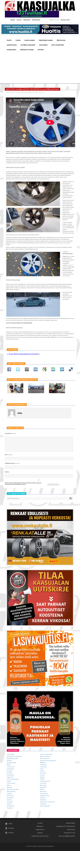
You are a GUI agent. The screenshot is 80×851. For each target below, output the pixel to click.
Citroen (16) (10, 769)
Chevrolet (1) (10, 767)
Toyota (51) (43, 804)
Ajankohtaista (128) (12, 758)
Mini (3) (42, 789)
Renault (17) (10, 798)
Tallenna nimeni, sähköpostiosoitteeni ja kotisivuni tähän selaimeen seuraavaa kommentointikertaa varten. (23, 483)
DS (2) (41, 769)
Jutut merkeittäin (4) (13, 779)
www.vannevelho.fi (67, 253)
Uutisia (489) (10, 754)
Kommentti (10, 433)
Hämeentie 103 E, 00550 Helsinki (65, 826)
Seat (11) (9, 800)
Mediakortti (26, 20)
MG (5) (8, 785)
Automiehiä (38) (11, 762)
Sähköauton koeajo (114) (47, 802)
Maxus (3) (9, 787)
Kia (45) (9, 781)
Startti (9, 40)
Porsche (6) (10, 795)
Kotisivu (7, 472)
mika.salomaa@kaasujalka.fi (67, 836)
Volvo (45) (10, 808)
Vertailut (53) (10, 806)
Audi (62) (9, 760)
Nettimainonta (36, 20)
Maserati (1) (43, 785)
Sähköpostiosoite (12, 463)
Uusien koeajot (29, 40)
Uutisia (18, 40)
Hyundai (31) (10, 775)
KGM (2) (42, 779)
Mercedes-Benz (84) (13, 789)
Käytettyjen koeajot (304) (14, 756)
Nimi (8, 454)
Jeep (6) (42, 777)
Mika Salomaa (71, 829)
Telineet (12, 20)
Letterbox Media (70, 823)
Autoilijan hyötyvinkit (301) (48, 760)
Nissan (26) (43, 791)
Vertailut (41, 49)
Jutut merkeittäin (57, 45)
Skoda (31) (43, 800)
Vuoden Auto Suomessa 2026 (40, 836)
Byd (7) (9, 765)
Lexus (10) (43, 783)
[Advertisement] (40, 66)
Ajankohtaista (12, 45)
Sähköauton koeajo (27, 49)
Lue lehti (19, 20)
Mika (12, 92)
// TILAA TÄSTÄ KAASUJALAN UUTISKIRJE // (23, 354)
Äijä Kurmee (61, 40)
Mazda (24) (43, 787)
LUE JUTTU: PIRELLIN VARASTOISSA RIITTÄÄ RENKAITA (19, 323)
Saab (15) (42, 798)
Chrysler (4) (43, 767)
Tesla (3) (9, 804)
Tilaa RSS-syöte (65, 20)
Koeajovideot (11, 49)
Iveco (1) (42, 775)
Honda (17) (43, 773)
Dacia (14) (9, 771)
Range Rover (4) (44, 795)
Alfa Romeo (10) (44, 758)
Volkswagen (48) (45, 806)
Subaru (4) (10, 802)
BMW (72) (42, 762)
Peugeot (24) (44, 793)
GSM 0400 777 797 (69, 833)
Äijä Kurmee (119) (45, 756)
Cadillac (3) (43, 765)
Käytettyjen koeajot (46, 40)
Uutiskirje (40, 833)
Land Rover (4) (11, 783)
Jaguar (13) (10, 777)
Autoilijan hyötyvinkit (28, 45)
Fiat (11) (42, 771)
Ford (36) (9, 773)
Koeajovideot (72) (45, 781)
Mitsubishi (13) (11, 791)
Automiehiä (43, 45)
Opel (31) (9, 793)
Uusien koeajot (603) (46, 754)
